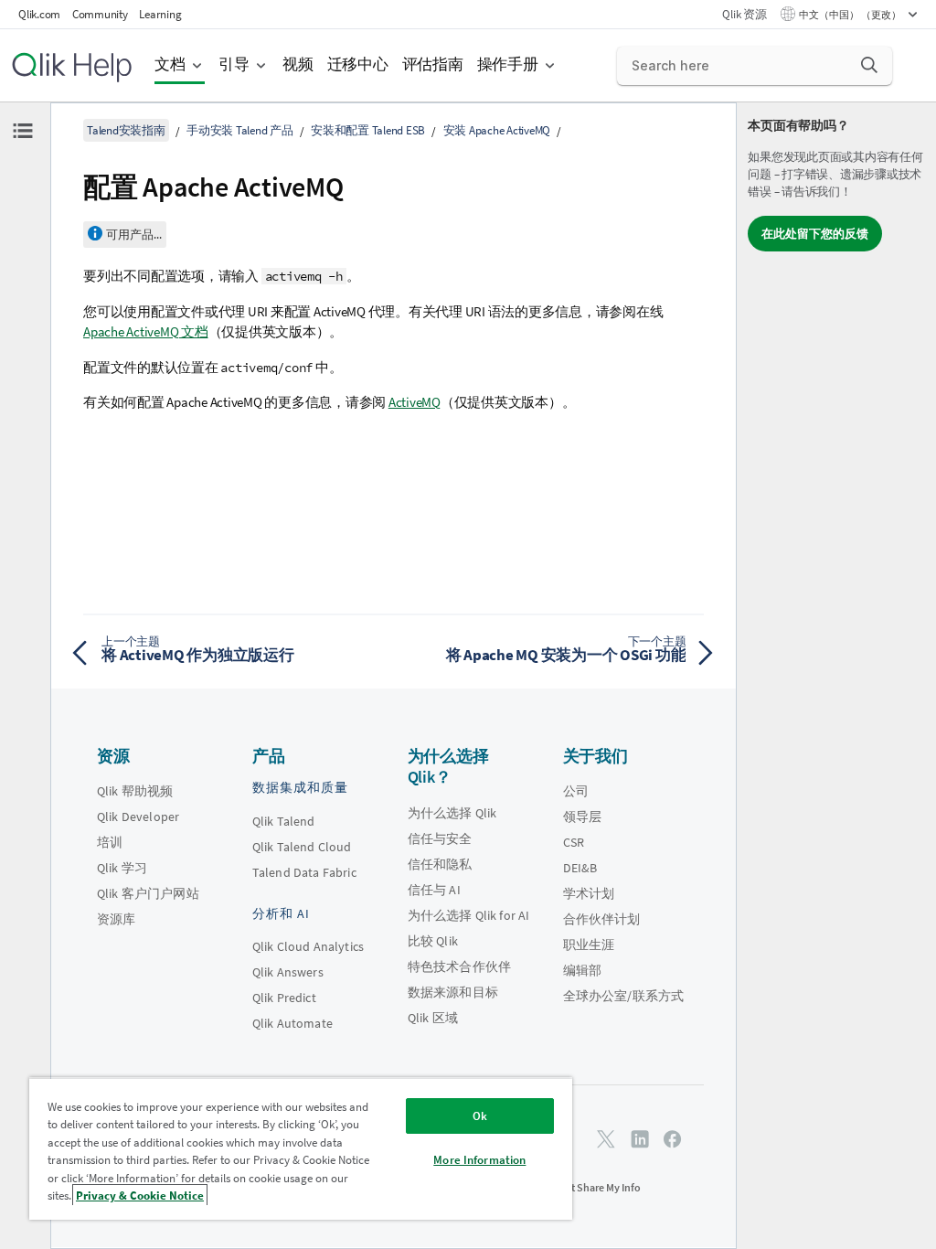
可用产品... (134, 234)
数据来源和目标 (453, 992)
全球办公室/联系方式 (624, 995)
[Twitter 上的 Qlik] (606, 1139)
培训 (109, 842)
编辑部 (582, 970)
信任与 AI (434, 889)
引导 (234, 64)
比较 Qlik (433, 941)
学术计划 (589, 893)
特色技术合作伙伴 (459, 966)
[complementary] (836, 675)
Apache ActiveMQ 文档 (145, 331)
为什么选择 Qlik (452, 813)
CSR (573, 842)
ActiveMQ (414, 402)
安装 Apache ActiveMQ (497, 130)
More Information (479, 1160)
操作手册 (507, 64)
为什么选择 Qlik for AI (469, 915)
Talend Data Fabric (304, 872)
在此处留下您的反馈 (814, 233)
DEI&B (580, 867)
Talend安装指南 (126, 130)
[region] (300, 1148)
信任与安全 (440, 838)
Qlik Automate (292, 1023)
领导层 (582, 816)
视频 (298, 64)
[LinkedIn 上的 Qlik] (640, 1139)
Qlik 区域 (433, 1017)
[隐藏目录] (23, 130)
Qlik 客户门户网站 (148, 893)
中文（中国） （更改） (851, 14)
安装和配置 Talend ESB (368, 130)
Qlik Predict (284, 997)
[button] (869, 65)
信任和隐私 (440, 864)
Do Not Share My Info (591, 1187)
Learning (160, 14)
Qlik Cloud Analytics (308, 946)
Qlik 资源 (744, 14)
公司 (576, 791)
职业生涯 (589, 944)
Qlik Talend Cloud (302, 846)
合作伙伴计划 (602, 919)
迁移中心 (357, 64)
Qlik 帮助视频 (135, 791)
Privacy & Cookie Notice (140, 1195)
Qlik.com (39, 14)
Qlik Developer (138, 816)
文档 (170, 64)
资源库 (116, 919)
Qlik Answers (288, 972)
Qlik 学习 (122, 867)
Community (100, 14)
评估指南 (432, 64)
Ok (480, 1116)
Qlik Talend (283, 821)
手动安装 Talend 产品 (239, 130)
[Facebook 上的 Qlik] (672, 1139)
